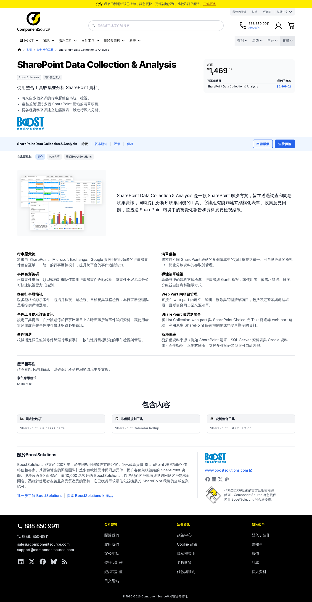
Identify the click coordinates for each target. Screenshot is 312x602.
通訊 (46, 40)
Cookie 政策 (187, 544)
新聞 (286, 40)
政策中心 (184, 535)
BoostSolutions (29, 77)
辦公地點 (111, 553)
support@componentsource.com (45, 549)
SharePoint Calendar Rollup (137, 428)
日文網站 (111, 580)
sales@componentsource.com (43, 544)
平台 (270, 40)
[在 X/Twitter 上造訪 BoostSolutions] (220, 479)
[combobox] (156, 25)
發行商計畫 (113, 562)
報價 (255, 553)
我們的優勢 (239, 11)
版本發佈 (101, 144)
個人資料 (259, 571)
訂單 (255, 562)
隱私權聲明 (186, 553)
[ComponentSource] (33, 22)
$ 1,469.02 (283, 86)
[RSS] (64, 561)
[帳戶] (278, 25)
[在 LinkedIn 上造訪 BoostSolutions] (214, 479)
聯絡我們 (111, 544)
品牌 (255, 40)
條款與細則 (186, 571)
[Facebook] (42, 561)
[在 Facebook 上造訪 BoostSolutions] (207, 479)
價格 (130, 144)
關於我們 (111, 535)
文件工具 (88, 40)
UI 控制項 (27, 40)
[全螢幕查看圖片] (61, 203)
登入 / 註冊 (261, 535)
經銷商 (267, 11)
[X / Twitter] (31, 561)
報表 (133, 40)
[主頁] (19, 50)
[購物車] (291, 25)
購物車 (257, 544)
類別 (240, 40)
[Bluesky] (53, 561)
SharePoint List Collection (230, 428)
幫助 (254, 11)
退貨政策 (184, 562)
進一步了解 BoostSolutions (39, 495)
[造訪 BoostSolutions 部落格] (227, 479)
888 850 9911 (42, 526)
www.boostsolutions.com (226, 470)
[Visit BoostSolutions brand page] (30, 123)
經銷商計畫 (113, 571)
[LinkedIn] (20, 561)
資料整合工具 (45, 49)
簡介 (40, 156)
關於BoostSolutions (79, 156)
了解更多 (209, 4)
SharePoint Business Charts (42, 428)
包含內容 (54, 156)
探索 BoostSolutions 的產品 (90, 495)
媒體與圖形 (112, 40)
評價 (117, 144)
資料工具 (65, 40)
